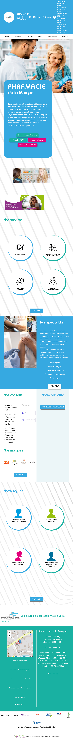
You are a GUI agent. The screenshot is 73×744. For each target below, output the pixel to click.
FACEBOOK (65, 37)
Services (7, 37)
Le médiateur (12, 679)
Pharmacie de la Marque (22, 17)
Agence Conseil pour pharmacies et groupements (42, 736)
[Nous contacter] (34, 17)
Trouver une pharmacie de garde (20, 670)
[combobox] (28, 413)
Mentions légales (20, 697)
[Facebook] (30, 17)
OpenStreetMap (23, 656)
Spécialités (18, 37)
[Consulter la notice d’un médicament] (38, 17)
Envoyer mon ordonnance (27, 135)
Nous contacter (37, 140)
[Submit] (23, 413)
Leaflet (15, 656)
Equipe (40, 37)
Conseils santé (52, 37)
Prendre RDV (18, 140)
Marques (29, 37)
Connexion (48, 17)
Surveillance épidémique (20, 661)
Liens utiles (28, 679)
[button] (20, 642)
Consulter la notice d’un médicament (20, 688)
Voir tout (36, 310)
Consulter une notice (27, 145)
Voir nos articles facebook (53, 407)
